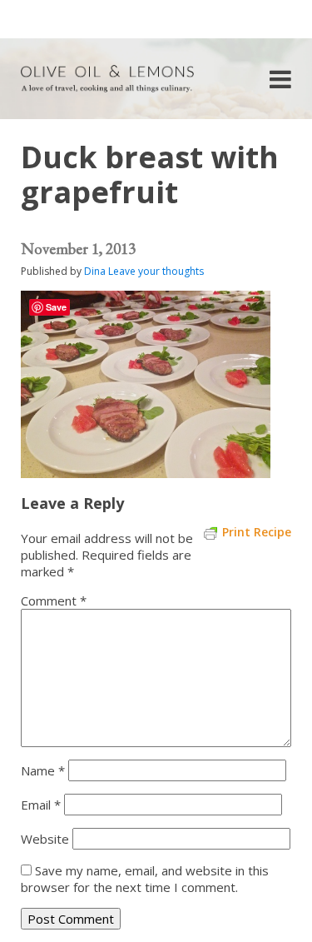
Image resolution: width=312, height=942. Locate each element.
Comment (54, 600)
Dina (95, 271)
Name (43, 770)
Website (45, 838)
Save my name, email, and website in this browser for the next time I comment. (145, 878)
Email (41, 804)
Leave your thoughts (156, 271)
